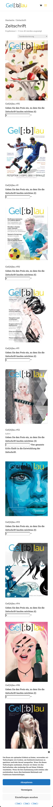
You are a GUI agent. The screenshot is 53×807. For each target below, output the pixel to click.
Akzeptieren (26, 782)
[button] (49, 752)
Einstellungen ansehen (26, 797)
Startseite (9, 20)
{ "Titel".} (18, 803)
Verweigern (26, 789)
